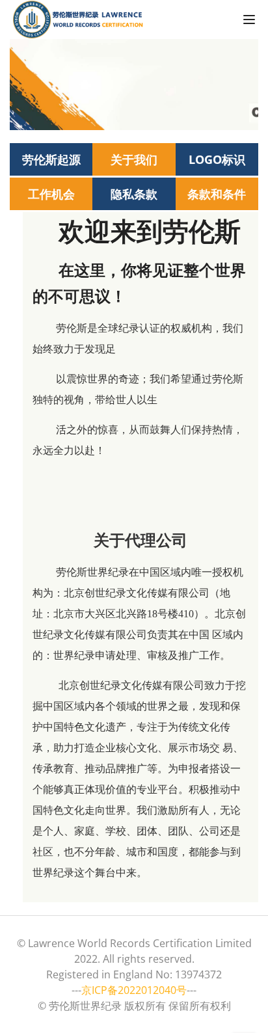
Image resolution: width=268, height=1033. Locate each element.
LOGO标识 (217, 159)
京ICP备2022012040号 (134, 990)
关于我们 (134, 159)
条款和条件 (216, 194)
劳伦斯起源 (51, 159)
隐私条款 (134, 194)
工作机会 (51, 194)
